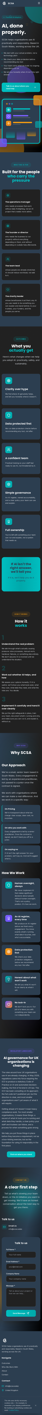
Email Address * (12, 1262)
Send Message (19, 1313)
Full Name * (11, 1249)
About (4, 1371)
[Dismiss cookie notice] (36, 1405)
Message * (10, 1286)
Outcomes (6, 1363)
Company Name (12, 1274)
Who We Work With (10, 1367)
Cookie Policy (14, 1410)
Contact (5, 1375)
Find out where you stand (21, 1154)
